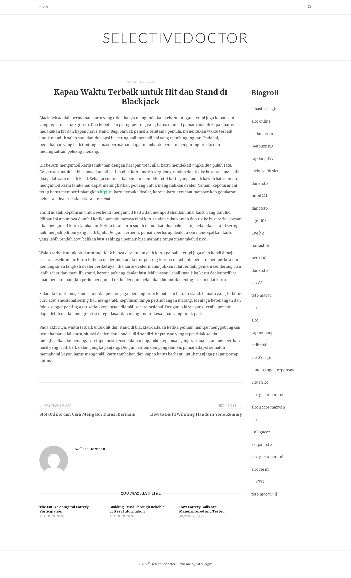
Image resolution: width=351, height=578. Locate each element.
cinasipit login (264, 109)
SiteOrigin (204, 564)
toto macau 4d (264, 494)
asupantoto (261, 444)
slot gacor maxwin (268, 407)
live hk (257, 233)
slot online (261, 121)
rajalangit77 (262, 158)
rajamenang (262, 332)
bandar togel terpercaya (273, 370)
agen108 (258, 220)
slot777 (258, 482)
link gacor (260, 432)
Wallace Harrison (90, 449)
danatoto (259, 183)
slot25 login (261, 357)
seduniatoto (262, 133)
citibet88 (259, 345)
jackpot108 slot (265, 171)
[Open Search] (310, 7)
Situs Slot (259, 382)
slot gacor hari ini (267, 395)
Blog (43, 7)
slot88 (256, 283)
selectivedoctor (175, 37)
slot (254, 307)
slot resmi (260, 469)
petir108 (258, 258)
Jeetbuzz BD (262, 146)
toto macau (261, 295)
